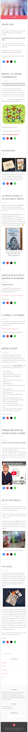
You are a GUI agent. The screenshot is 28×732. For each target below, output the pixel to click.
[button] (9, 165)
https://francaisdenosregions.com (10, 328)
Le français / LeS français (13, 315)
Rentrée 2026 (7, 24)
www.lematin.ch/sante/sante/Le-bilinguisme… (13, 295)
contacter (13, 50)
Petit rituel (7, 566)
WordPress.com (18, 729)
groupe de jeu (5, 673)
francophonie (5, 670)
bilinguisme (4, 662)
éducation (4, 666)
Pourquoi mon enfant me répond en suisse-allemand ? (13, 433)
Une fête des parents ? (12, 500)
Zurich (3, 677)
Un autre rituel (8, 150)
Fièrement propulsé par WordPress (13, 728)
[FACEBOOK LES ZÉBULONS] (14, 725)
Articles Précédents (7, 653)
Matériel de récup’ (10, 348)
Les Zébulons (14, 7)
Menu (15, 17)
